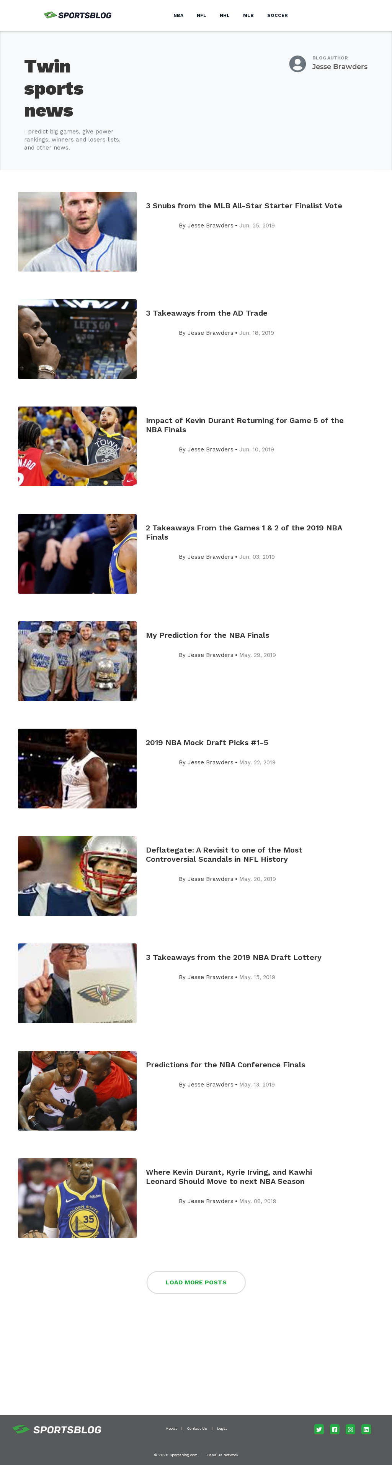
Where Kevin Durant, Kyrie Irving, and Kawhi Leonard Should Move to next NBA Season (229, 1176)
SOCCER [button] (277, 15)
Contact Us (197, 1428)
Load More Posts (196, 1282)
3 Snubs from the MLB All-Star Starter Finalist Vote (244, 205)
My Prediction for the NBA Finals (207, 635)
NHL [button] (225, 15)
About (171, 1428)
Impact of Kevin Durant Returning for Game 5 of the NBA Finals (245, 425)
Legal (222, 1428)
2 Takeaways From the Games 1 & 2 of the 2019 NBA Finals (244, 532)
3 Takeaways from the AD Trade (207, 313)
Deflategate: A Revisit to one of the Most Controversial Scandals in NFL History (224, 854)
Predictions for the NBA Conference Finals (225, 1064)
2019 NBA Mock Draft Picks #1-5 (207, 742)
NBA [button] (178, 15)
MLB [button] (248, 15)
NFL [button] (201, 15)
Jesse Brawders (340, 67)
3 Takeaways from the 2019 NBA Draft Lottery (234, 957)
